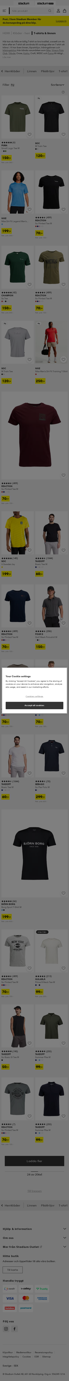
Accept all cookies (34, 705)
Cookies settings (34, 696)
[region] (34, 690)
